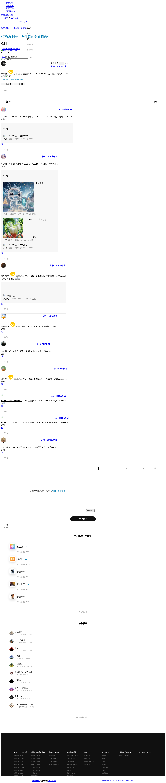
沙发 (59, 109)
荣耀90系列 (35, 776)
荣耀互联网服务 (124, 756)
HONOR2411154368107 (17, 136)
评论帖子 (83, 519)
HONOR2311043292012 (11, 423)
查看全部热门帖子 (82, 717)
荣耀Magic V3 (18, 770)
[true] (31, 57)
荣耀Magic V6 (18, 756)
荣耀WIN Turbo (54, 761)
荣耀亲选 (10, 8)
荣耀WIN (52, 756)
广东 (31, 139)
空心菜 (4, 351)
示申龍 (4, 74)
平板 (103, 758)
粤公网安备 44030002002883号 (111, 780)
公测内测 (87, 758)
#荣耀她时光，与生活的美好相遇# (25, 36)
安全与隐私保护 (89, 761)
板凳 (44, 156)
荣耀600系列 (35, 756)
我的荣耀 (87, 764)
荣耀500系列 (35, 758)
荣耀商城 (10, 6)
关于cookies (68, 778)
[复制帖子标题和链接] (11, 49)
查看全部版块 (82, 612)
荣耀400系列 (35, 761)
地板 (52, 265)
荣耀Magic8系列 (19, 758)
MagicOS (87, 756)
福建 (34, 299)
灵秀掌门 (5, 326)
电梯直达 (54, 63)
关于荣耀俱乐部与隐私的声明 (54, 778)
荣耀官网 (10, 3)
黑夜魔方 (5, 276)
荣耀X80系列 (71, 758)
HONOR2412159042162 (18, 245)
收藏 (8, 84)
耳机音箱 (105, 767)
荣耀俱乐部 (11, 11)
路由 (103, 770)
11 (143, 468)
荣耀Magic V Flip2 (20, 764)
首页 (28, 28)
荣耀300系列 (35, 764)
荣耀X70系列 (71, 776)
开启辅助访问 (7, 15)
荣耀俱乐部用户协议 (38, 778)
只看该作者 (61, 66)
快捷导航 (23, 22)
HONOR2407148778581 (11, 401)
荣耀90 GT (34, 773)
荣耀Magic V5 (18, 761)
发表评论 (90, 511)
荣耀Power (70, 761)
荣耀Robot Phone (72, 756)
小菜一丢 (11, 296)
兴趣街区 (15, 28)
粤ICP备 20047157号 (128, 780)
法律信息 (75, 778)
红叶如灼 (29, 219)
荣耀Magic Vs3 (19, 773)
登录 (6, 18)
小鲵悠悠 (39, 183)
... (137, 468)
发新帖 (156, 468)
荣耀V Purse (71, 773)
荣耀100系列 (35, 770)
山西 (32, 240)
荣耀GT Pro (70, 767)
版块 (8, 28)
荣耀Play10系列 (72, 764)
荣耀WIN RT (53, 758)
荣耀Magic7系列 (19, 767)
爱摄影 (24, 28)
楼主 (53, 66)
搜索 (3, 57)
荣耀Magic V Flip (19, 776)
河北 (34, 214)
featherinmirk (6, 164)
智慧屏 (104, 764)
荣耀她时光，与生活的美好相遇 (13, 79)
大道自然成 (6, 447)
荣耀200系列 (35, 767)
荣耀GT (69, 770)
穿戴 (103, 761)
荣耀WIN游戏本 (54, 764)
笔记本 (104, 756)
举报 (6, 90)
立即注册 (14, 18)
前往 (67, 63)
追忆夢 (4, 379)
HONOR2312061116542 (11, 117)
